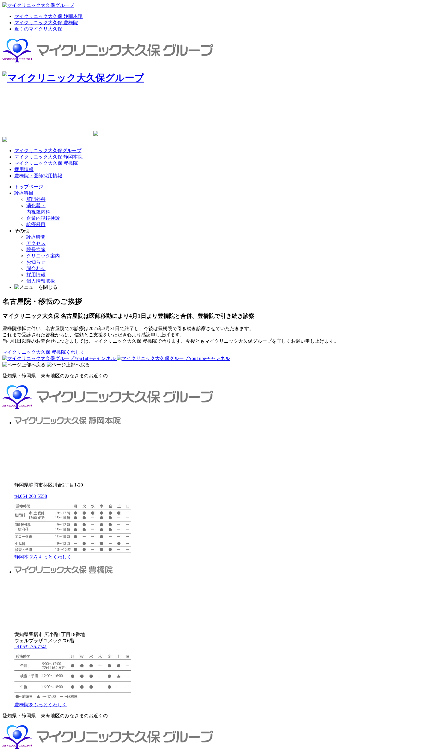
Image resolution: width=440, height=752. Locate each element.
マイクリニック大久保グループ (47, 150)
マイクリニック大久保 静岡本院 (48, 16)
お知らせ (35, 262)
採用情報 (24, 169)
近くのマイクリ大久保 (38, 28)
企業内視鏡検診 (43, 218)
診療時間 (35, 237)
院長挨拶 (35, 249)
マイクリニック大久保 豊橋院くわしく (43, 352)
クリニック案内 (43, 255)
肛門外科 (35, 199)
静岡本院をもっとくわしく (43, 556)
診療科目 (24, 193)
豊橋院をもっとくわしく (40, 704)
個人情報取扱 (40, 280)
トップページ (28, 186)
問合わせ (35, 268)
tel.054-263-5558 (30, 496)
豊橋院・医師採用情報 (38, 175)
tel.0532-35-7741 (30, 646)
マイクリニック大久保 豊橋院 (46, 22)
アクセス (35, 243)
